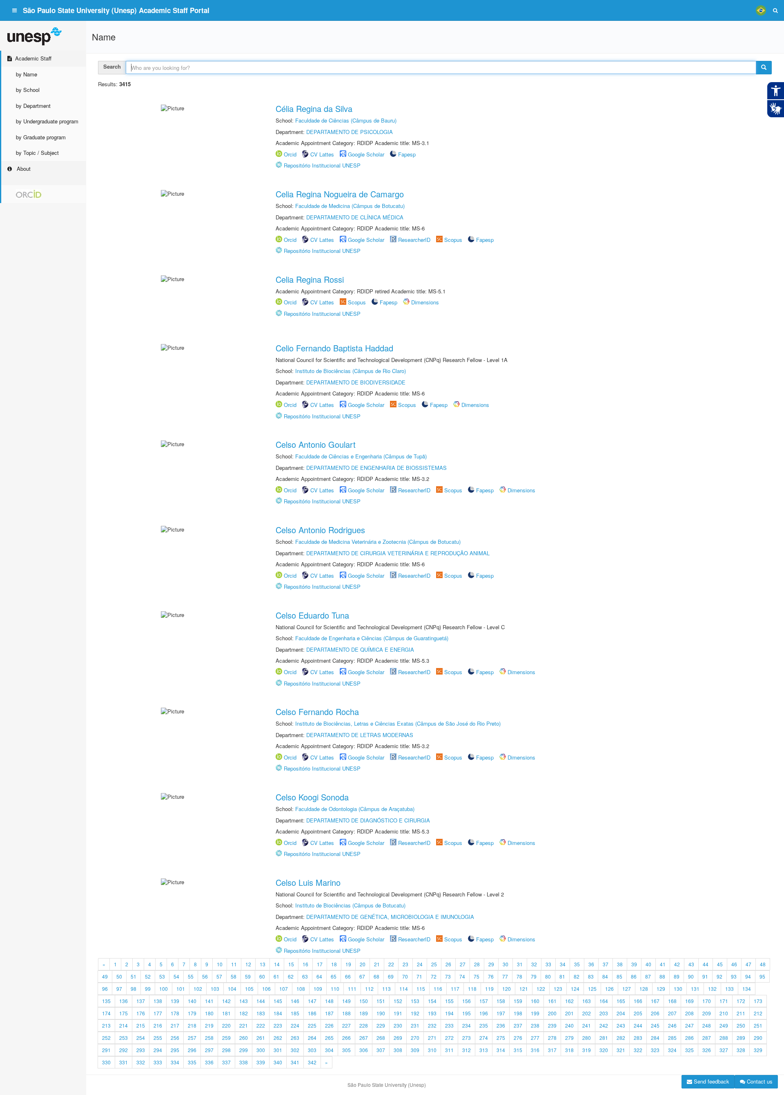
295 (175, 1049)
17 (320, 964)
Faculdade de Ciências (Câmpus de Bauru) (345, 120)
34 (563, 964)
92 (719, 976)
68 (376, 976)
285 (672, 1037)
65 (333, 976)
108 (300, 988)
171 (723, 1000)
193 (432, 1013)
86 (634, 976)
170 (706, 1000)
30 (505, 964)
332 (140, 1062)
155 (449, 1000)
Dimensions (425, 302)
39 (634, 964)
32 (534, 964)
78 (519, 976)
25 (434, 964)
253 (123, 1037)
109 (318, 988)
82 (576, 976)
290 (758, 1037)
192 (415, 1013)
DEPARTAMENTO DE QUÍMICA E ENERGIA (360, 649)
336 (209, 1062)
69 (391, 976)
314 (501, 1049)
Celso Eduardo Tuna (312, 615)
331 (123, 1062)
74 (462, 976)
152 (398, 1000)
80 (548, 976)
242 (603, 1025)
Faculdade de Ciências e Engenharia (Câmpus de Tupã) (361, 456)
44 (705, 964)
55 (191, 976)
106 (266, 988)
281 (603, 1037)
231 (415, 1025)
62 (291, 976)
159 (518, 1000)
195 (466, 1013)
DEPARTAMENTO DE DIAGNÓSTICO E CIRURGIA (368, 820)
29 (491, 964)
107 (283, 988)
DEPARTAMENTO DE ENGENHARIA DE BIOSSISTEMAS (376, 468)
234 (466, 1025)
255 (158, 1037)
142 (226, 1000)
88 (662, 976)
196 (483, 1013)
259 (226, 1037)
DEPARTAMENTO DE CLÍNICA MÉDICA (354, 217)
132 (712, 988)
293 (140, 1049)
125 (592, 988)
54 (176, 976)
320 (603, 1049)
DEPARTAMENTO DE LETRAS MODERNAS (359, 735)
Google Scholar (366, 154)
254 (140, 1037)
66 (348, 976)
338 (243, 1062)
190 (380, 1013)
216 (158, 1025)
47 (748, 964)
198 (518, 1013)
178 (175, 1013)
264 (312, 1037)
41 (663, 964)
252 (106, 1037)
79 (534, 976)
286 (689, 1037)
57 (219, 976)
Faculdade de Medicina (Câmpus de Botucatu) (350, 206)
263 (295, 1037)
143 (243, 1000)
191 (398, 1013)
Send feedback (710, 1081)
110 (335, 988)
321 (621, 1049)
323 (655, 1049)
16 (305, 964)
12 (248, 964)
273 (466, 1037)
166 (638, 1000)
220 (226, 1025)
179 (192, 1013)
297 (209, 1049)
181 (226, 1013)
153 (415, 1000)
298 (226, 1049)
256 (175, 1037)
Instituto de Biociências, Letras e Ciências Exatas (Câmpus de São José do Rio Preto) (398, 723)
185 (295, 1013)
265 (329, 1037)
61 (276, 976)
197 (501, 1013)
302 (295, 1049)
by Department (33, 106)
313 (483, 1049)
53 (162, 976)
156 (466, 1000)
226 (329, 1025)
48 (763, 964)
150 (363, 1000)
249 (723, 1025)
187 (329, 1013)
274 (483, 1037)
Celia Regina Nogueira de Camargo (340, 194)
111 (352, 988)
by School (28, 90)
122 (541, 988)
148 (329, 1000)
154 (432, 1000)
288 (723, 1037)
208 (689, 1013)
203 (603, 1013)
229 (380, 1025)
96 (105, 988)
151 (380, 1000)
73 (448, 976)
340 (278, 1062)
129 (661, 988)
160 (535, 1000)
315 (518, 1049)
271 (432, 1037)
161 (552, 1000)
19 (348, 964)
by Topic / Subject (37, 152)
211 (741, 1013)
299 (243, 1049)
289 (741, 1037)
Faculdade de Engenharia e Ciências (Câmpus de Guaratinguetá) (371, 638)
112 (369, 988)
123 (558, 988)
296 (192, 1049)
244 (638, 1025)
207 (672, 1013)
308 (398, 1049)
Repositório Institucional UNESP (322, 165)
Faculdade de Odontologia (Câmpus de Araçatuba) (354, 809)
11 (234, 964)
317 (552, 1049)
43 (691, 964)
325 (689, 1049)
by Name (26, 74)
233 (449, 1025)
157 (483, 1000)
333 (158, 1062)
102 (198, 988)
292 (123, 1049)
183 (260, 1013)
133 (729, 988)
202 (586, 1013)
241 (586, 1025)
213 (106, 1025)
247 (689, 1025)
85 (619, 976)
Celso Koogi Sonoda (312, 797)
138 (158, 1000)
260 (243, 1037)
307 (380, 1049)
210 (723, 1013)
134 (746, 988)
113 (386, 988)
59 (248, 976)
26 (448, 964)
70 (405, 976)
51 (133, 976)
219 (209, 1025)
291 (106, 1049)
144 (260, 1000)
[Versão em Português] (761, 10)
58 (233, 976)
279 (569, 1037)
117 (455, 988)
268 (380, 1037)
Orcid (290, 154)
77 (505, 976)
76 (491, 976)
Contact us (759, 1081)
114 (403, 988)
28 (477, 964)
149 (346, 1000)
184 (278, 1013)
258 (209, 1037)
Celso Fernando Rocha (317, 711)
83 (591, 976)
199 (535, 1013)
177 (158, 1013)
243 (621, 1025)
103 (215, 988)
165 (621, 1000)
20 (362, 964)
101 (180, 988)
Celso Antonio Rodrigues (320, 530)
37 (605, 964)
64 (319, 976)
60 (262, 976)
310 (432, 1049)
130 (678, 988)
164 (603, 1000)
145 (278, 1000)
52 (148, 976)
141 (209, 1000)
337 (226, 1062)
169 (689, 1000)
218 (192, 1025)
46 (734, 964)
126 (609, 988)
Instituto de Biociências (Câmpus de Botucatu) (350, 905)
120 (506, 988)
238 (535, 1025)
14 (277, 964)
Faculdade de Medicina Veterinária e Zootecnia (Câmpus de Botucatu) (378, 541)
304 (329, 1049)
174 (106, 1013)
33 (548, 964)
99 (148, 988)
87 (648, 976)
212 (758, 1013)
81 (562, 976)
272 (449, 1037)
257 (192, 1037)
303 (312, 1049)
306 (363, 1049)
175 (123, 1013)
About (23, 168)
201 (569, 1013)
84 (605, 976)
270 (415, 1037)
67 (362, 976)
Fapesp (407, 154)
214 (123, 1025)
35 (577, 964)
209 (706, 1013)
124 (575, 988)
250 (741, 1025)
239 (552, 1025)
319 (586, 1049)
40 (648, 964)
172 (741, 1000)
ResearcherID (415, 240)
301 (278, 1049)
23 (405, 964)
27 (463, 964)
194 (449, 1013)
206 (655, 1013)
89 (676, 976)
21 (377, 964)
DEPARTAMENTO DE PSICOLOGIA (349, 132)
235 (483, 1025)
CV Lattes (322, 154)
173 (758, 1000)
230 (398, 1025)
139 (175, 1000)
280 (586, 1037)
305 (346, 1049)
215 (140, 1025)
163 (586, 1000)
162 (569, 1000)
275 (501, 1037)
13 (262, 964)
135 (106, 1000)
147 (312, 1000)
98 (133, 988)
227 (346, 1025)
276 (518, 1037)
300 (260, 1049)
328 (741, 1049)
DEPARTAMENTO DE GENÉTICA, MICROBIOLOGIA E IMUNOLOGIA (390, 917)
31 (520, 964)
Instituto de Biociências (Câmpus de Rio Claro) (350, 371)
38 (620, 964)
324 (672, 1049)
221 (243, 1025)
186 (312, 1013)
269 (398, 1037)
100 (163, 988)
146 (295, 1000)
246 (672, 1025)
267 (363, 1037)
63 (305, 976)
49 (105, 976)
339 (260, 1062)
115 (420, 988)
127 (626, 988)
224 (295, 1025)
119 (489, 988)
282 (621, 1037)
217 (175, 1025)
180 (209, 1013)
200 (552, 1013)
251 (758, 1025)
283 (638, 1037)
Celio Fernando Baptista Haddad (334, 348)
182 (243, 1013)
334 (175, 1062)
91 (705, 976)
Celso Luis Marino (308, 882)
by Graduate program (41, 137)
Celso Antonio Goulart (316, 444)
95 (762, 976)
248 (706, 1025)
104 (232, 988)
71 (419, 976)
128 (643, 988)
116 (438, 988)
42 (677, 964)
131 (695, 988)
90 (691, 976)
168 (672, 1000)
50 (119, 976)
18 (334, 964)
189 (363, 1013)
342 (312, 1062)
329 (758, 1049)
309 (415, 1049)
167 (655, 1000)
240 (569, 1025)
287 (706, 1037)
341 (295, 1062)
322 (638, 1049)
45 (720, 964)
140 (192, 1000)
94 (748, 976)
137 (140, 1000)
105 (249, 988)
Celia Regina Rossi (310, 279)
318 (569, 1049)
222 (260, 1025)
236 (501, 1025)
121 (523, 988)
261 (260, 1037)
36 (591, 964)
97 (119, 988)
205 (638, 1013)
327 (723, 1049)
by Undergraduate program (47, 121)
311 (449, 1049)
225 (312, 1025)
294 (158, 1049)
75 (476, 976)
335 (192, 1062)
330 (106, 1062)
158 (501, 1000)
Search (112, 66)
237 (518, 1025)
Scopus (453, 240)
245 (655, 1025)
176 (140, 1013)
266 (346, 1037)
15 (291, 964)
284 (655, 1037)
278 (552, 1037)
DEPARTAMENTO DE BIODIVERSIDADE (355, 382)
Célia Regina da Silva (314, 108)
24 (420, 964)
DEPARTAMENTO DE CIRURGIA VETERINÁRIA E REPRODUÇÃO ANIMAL (398, 553)
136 (123, 1000)
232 (432, 1025)
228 (363, 1025)
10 (220, 964)
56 (205, 976)
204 (621, 1013)
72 (434, 976)
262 (278, 1037)
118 (472, 988)
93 (734, 976)
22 (391, 964)
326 (706, 1049)
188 (346, 1013)
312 (466, 1049)
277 (535, 1037)
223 (278, 1025)
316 (535, 1049)
